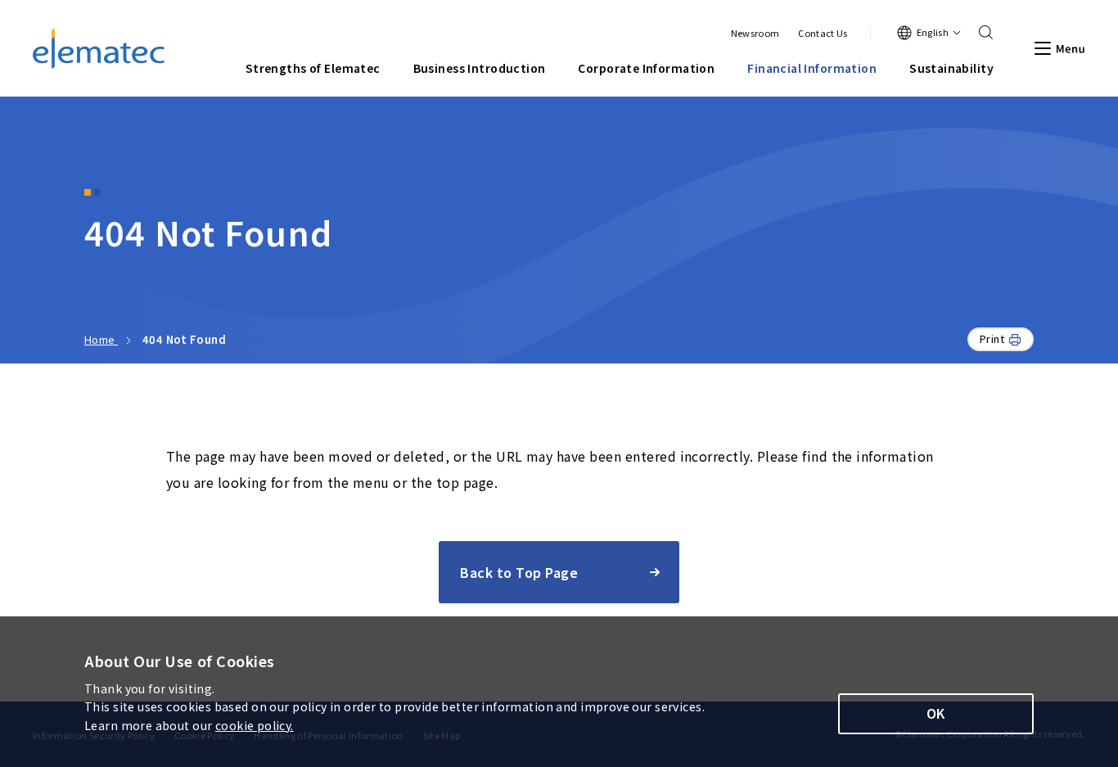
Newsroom (755, 33)
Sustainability (951, 68)
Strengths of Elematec (313, 68)
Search (980, 33)
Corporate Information (646, 68)
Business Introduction (479, 68)
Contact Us (822, 33)
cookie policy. (254, 725)
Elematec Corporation (99, 49)
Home (101, 339)
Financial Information (812, 68)
